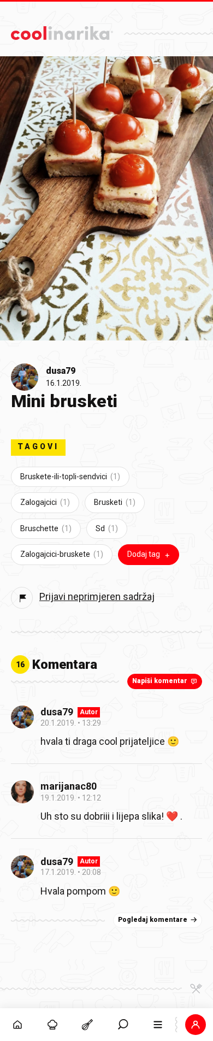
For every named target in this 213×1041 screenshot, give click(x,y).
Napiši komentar (159, 681)
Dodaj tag (143, 554)
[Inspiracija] (52, 1024)
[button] (122, 1024)
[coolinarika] (62, 30)
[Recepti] (87, 1024)
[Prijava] (195, 1024)
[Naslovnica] (17, 1024)
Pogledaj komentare (152, 920)
